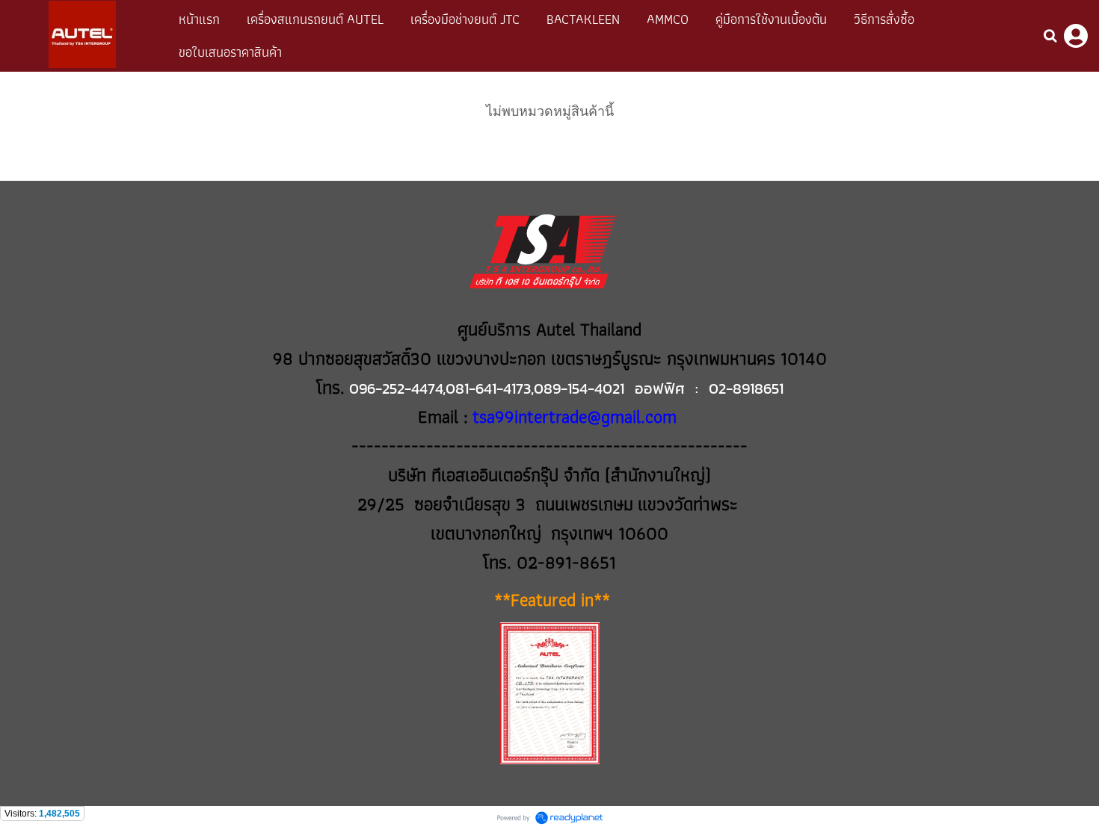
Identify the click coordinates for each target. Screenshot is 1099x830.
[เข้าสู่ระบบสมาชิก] (1076, 36)
